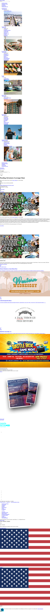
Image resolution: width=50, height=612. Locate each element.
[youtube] (2, 494)
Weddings (3, 4)
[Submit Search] (9, 172)
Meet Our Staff (4, 513)
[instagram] (2, 492)
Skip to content (2, 0)
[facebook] (2, 432)
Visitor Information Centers (15, 502)
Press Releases (4, 507)
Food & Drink (4, 51)
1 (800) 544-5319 (2, 502)
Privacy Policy (2, 520)
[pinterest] (2, 497)
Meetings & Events (5, 6)
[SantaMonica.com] (5, 429)
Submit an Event (4, 3)
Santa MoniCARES (5, 512)
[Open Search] (4, 168)
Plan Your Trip (4, 114)
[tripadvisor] (3, 499)
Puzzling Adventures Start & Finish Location (7, 185)
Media (3, 508)
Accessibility (4, 509)
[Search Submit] (9, 1)
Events (3, 75)
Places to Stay (4, 95)
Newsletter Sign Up (3, 528)
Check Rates (6, 98)
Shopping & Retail (5, 140)
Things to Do (4, 26)
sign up (1, 371)
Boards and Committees (5, 514)
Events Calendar (14, 180)
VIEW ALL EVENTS (3, 264)
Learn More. (2, 225)
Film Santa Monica (5, 163)
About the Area (4, 8)
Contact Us (8, 502)
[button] (25, 587)
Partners (3, 506)
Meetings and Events (5, 503)
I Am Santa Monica (5, 515)
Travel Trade (4, 5)
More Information (40, 608)
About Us (3, 511)
